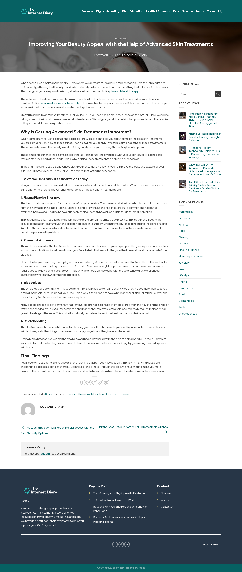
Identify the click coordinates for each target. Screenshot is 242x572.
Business (87, 11)
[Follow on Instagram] (121, 544)
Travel (211, 11)
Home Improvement (191, 256)
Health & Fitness (157, 11)
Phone (183, 281)
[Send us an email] (127, 544)
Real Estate (186, 288)
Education (136, 11)
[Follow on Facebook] (115, 544)
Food (182, 230)
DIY (124, 11)
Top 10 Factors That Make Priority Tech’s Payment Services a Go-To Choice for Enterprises (204, 186)
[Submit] (218, 94)
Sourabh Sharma (137, 55)
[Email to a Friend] (94, 382)
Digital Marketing (107, 11)
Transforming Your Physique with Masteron (119, 493)
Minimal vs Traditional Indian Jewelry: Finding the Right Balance (205, 137)
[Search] (219, 11)
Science (187, 11)
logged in (45, 453)
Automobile (186, 211)
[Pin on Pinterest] (100, 382)
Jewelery (184, 262)
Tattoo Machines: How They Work (113, 500)
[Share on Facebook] (83, 382)
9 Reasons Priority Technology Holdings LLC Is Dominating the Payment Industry (205, 152)
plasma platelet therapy (123, 91)
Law (181, 269)
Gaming (183, 237)
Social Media (186, 300)
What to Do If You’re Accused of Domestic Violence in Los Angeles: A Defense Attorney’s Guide (205, 169)
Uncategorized (188, 313)
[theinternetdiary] (37, 11)
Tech (199, 11)
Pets (176, 11)
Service (183, 294)
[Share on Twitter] (89, 382)
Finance (183, 224)
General (183, 243)
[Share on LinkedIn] (106, 382)
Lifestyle (184, 275)
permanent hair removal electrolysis (61, 103)
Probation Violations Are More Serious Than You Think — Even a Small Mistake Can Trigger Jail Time (203, 120)
